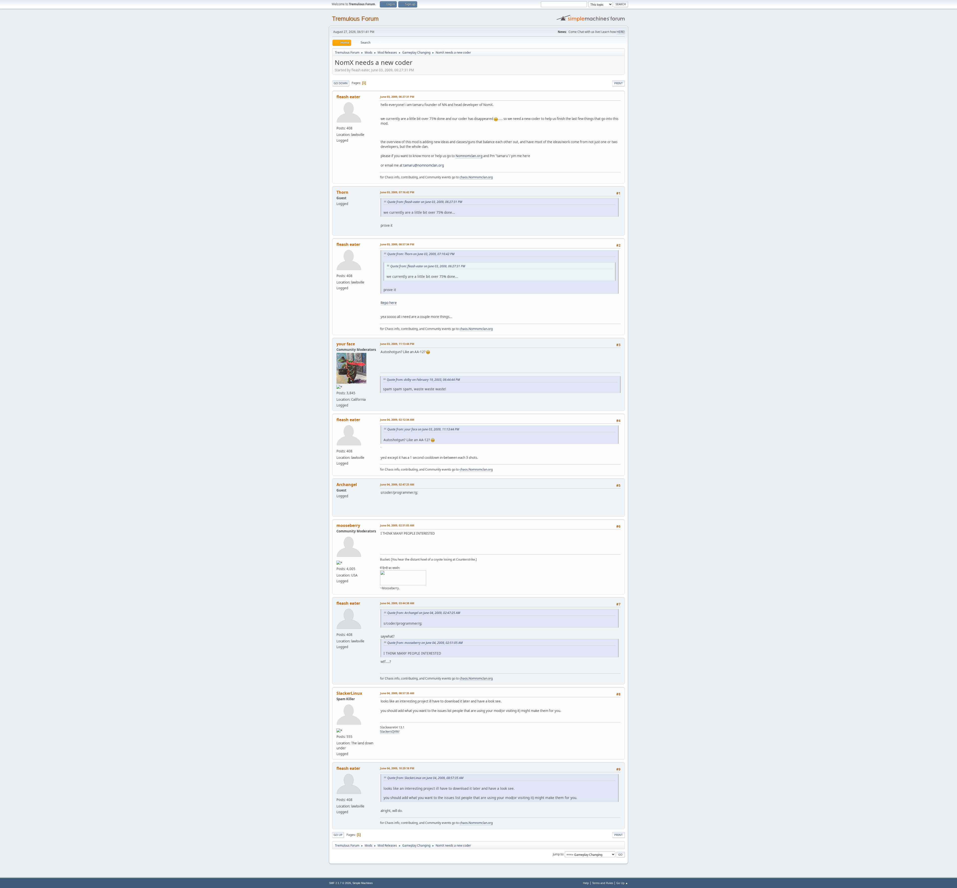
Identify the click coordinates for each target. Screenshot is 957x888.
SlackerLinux (349, 693)
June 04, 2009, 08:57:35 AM (397, 693)
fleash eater (348, 96)
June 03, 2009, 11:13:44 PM (397, 344)
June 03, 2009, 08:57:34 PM (397, 244)
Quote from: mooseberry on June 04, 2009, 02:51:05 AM (425, 643)
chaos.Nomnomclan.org (476, 177)
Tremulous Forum (355, 18)
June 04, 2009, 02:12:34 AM (397, 419)
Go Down (341, 83)
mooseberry (348, 525)
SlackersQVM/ (389, 731)
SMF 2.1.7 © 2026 (340, 883)
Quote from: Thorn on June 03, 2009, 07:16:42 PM (420, 254)
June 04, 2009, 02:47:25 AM (397, 484)
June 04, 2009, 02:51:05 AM (397, 525)
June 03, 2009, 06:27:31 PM (397, 97)
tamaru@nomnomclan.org (423, 165)
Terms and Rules (602, 883)
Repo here (389, 302)
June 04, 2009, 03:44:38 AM (397, 603)
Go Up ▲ (622, 883)
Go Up (338, 835)
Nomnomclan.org (469, 156)
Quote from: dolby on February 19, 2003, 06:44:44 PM (423, 380)
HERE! (621, 32)
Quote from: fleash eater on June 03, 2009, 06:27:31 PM (424, 202)
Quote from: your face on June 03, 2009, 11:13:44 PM (423, 429)
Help (586, 883)
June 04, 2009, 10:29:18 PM (397, 768)
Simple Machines (362, 883)
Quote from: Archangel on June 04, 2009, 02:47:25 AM (423, 613)
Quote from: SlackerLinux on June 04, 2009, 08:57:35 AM (425, 778)
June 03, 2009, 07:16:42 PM (397, 192)
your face (345, 344)
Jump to (558, 854)
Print (618, 83)
